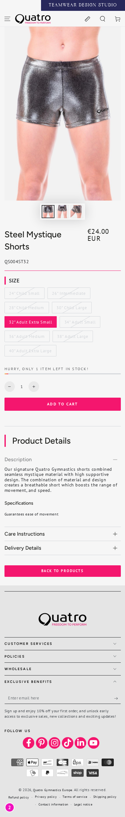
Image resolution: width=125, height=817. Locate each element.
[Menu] (7, 19)
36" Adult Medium (27, 338)
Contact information (53, 804)
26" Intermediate (69, 295)
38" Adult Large (72, 338)
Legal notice (83, 804)
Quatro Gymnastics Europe (52, 790)
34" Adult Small (80, 323)
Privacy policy (46, 797)
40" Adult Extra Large (30, 352)
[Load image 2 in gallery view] (62, 211)
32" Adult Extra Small (30, 323)
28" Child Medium (26, 309)
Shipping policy (105, 797)
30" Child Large (71, 309)
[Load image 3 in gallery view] (77, 211)
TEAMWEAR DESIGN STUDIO (83, 5)
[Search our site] (102, 19)
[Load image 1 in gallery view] (48, 211)
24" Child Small (24, 295)
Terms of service (75, 797)
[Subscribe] (117, 698)
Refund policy (18, 797)
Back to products (62, 571)
